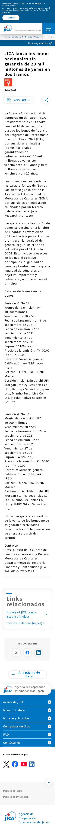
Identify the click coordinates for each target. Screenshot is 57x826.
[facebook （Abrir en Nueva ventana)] (15, 764)
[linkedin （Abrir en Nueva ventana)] (32, 764)
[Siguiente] (51, 37)
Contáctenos (11, 742)
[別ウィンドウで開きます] (16, 653)
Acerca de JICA (13, 702)
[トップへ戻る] (49, 782)
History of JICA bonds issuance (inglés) (21, 614)
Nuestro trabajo (14, 710)
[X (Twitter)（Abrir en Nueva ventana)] (6, 764)
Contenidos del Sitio (16, 726)
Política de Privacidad (15, 797)
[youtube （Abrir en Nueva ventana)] (24, 764)
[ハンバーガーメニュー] (48, 27)
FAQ (6, 734)
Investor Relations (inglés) (24, 623)
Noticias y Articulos (38, 43)
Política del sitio (12, 790)
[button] (18, 100)
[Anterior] (46, 37)
